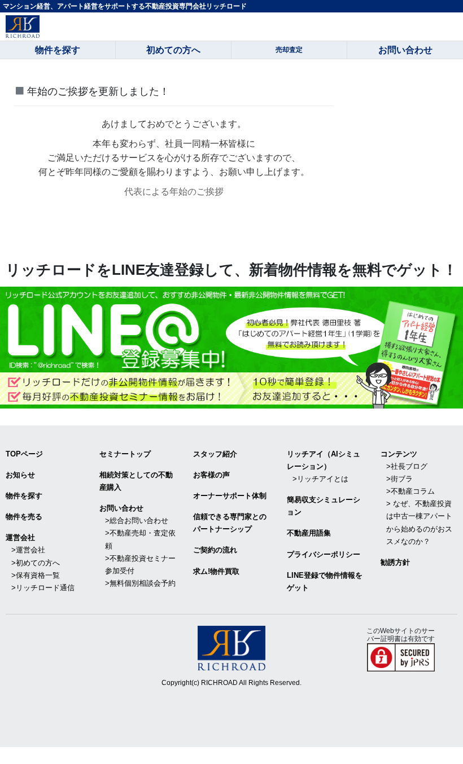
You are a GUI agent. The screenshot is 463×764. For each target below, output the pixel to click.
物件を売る (24, 516)
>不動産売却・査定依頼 (140, 539)
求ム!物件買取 (216, 571)
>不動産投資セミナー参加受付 (140, 564)
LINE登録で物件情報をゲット (324, 581)
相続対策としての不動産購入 (136, 481)
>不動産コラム (410, 491)
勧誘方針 (395, 562)
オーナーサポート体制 (230, 495)
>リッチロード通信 (43, 587)
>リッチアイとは (320, 479)
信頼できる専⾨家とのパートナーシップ (230, 522)
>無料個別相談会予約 (140, 583)
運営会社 (20, 537)
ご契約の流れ (215, 550)
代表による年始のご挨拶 (174, 191)
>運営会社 (28, 550)
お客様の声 (211, 475)
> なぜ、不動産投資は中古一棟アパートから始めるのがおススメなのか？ (419, 522)
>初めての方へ (35, 563)
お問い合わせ (121, 508)
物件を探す (24, 495)
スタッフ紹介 (215, 454)
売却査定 (289, 50)
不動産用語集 (309, 533)
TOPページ (24, 454)
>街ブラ (399, 479)
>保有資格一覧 (35, 575)
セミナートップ (125, 454)
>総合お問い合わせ (136, 520)
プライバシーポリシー (323, 554)
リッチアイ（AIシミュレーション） (323, 460)
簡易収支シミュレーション (323, 505)
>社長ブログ (406, 466)
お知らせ (20, 475)
